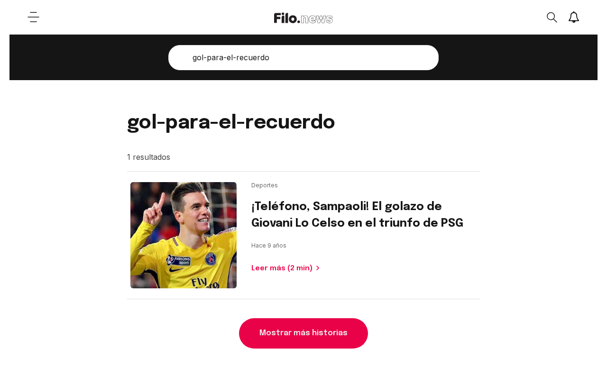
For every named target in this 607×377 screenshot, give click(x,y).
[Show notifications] (573, 17)
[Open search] (551, 17)
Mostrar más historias (303, 333)
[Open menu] (33, 17)
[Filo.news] (303, 17)
